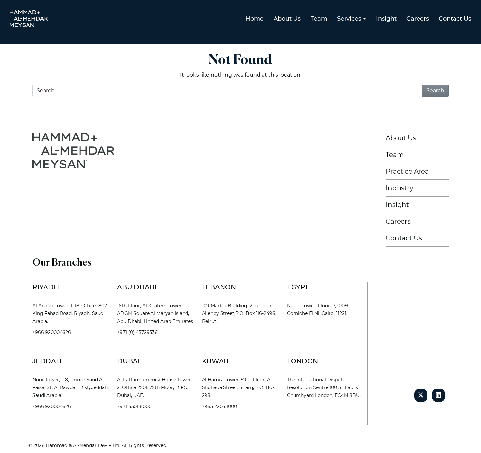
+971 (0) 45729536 (137, 332)
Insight (397, 205)
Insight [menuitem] (386, 18)
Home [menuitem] (254, 18)
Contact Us (404, 238)
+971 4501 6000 (134, 406)
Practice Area (407, 171)
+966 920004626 (51, 332)
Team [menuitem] (319, 18)
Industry (399, 188)
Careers (398, 221)
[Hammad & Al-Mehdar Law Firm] (30, 18)
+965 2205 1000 (219, 406)
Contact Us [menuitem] (455, 18)
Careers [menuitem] (417, 18)
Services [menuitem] (349, 18)
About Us (401, 138)
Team (395, 155)
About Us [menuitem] (287, 18)
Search (435, 90)
